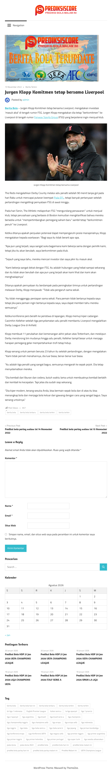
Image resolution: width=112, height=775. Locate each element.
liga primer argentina (96, 733)
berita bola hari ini (27, 705)
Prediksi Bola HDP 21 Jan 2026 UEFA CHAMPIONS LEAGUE (18, 659)
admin (26, 100)
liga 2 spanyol (12, 716)
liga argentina (28, 716)
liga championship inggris (17, 722)
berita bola (11, 412)
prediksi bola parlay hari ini (18, 750)
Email (9, 515)
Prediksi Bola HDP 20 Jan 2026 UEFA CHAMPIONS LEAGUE (89, 659)
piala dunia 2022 (27, 744)
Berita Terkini (31, 86)
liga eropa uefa (71, 722)
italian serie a (55, 711)
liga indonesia (87, 722)
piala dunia (11, 744)
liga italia (24, 728)
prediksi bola (43, 744)
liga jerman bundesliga (89, 728)
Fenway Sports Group (46, 117)
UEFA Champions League (91, 750)
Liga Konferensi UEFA (37, 733)
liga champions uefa (40, 722)
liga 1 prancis (86, 711)
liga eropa (56, 722)
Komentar (11, 458)
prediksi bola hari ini (60, 744)
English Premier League (36, 711)
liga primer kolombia (34, 739)
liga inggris (11, 728)
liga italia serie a (38, 728)
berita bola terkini (47, 412)
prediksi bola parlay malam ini (45, 750)
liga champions (74, 716)
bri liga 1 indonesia (14, 711)
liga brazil (42, 716)
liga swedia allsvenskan (93, 739)
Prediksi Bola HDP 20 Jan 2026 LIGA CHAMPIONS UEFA (18, 680)
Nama (9, 506)
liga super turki (74, 739)
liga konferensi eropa (15, 733)
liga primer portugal (55, 739)
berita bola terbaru (28, 412)
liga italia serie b (56, 728)
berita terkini (64, 412)
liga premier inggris (75, 733)
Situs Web (10, 525)
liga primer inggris (14, 739)
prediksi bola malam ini (82, 744)
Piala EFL (59, 198)
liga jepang (71, 728)
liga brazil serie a (57, 716)
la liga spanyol (71, 711)
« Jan (7, 635)
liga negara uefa (56, 733)
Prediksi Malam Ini (69, 750)
